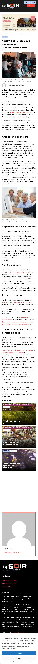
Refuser (19, 658)
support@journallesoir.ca (12, 552)
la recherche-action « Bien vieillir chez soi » (17, 302)
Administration (13, 85)
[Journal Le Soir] (11, 6)
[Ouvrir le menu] (30, 9)
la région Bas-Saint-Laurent (19, 112)
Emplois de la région (9, 583)
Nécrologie (30, 2)
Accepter (19, 653)
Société (9, 34)
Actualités (4, 34)
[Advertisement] (19, 491)
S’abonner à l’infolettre (10, 580)
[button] (35, 635)
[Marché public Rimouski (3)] (19, 22)
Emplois (31, 5)
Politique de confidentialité (12, 661)
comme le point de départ (18, 272)
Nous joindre (6, 586)
